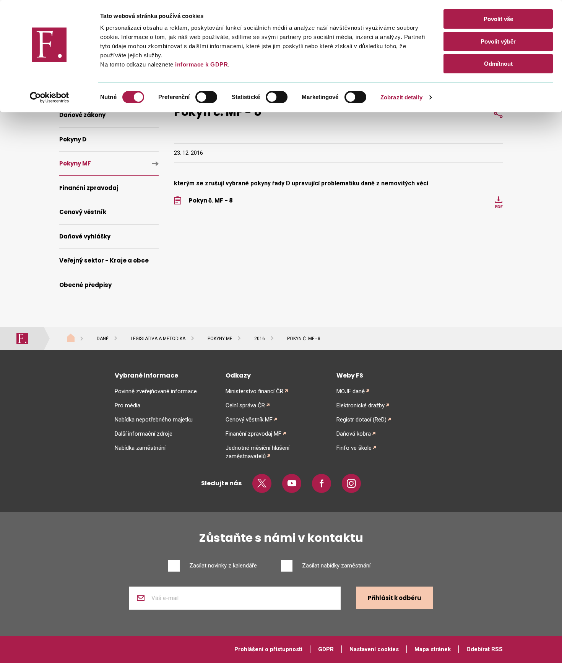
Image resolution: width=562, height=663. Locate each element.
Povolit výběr (498, 41)
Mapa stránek (432, 649)
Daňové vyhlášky (84, 236)
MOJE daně (350, 391)
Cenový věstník (82, 212)
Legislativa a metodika (158, 338)
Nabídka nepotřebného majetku (154, 419)
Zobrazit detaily (401, 97)
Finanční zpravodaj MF (253, 433)
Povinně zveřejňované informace (156, 391)
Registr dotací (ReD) (361, 419)
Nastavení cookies (374, 649)
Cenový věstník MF (249, 419)
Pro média (127, 405)
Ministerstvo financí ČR (254, 391)
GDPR (326, 649)
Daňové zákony (82, 115)
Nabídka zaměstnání (140, 447)
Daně (103, 338)
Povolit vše (498, 19)
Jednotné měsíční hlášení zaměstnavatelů (257, 452)
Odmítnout (498, 63)
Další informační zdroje (143, 433)
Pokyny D (72, 139)
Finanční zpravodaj (89, 188)
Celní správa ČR (245, 405)
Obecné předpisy (85, 285)
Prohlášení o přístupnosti (268, 649)
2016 (259, 338)
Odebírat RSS (484, 649)
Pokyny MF (75, 163)
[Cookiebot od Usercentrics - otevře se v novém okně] (49, 97)
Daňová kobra (353, 433)
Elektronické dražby (360, 405)
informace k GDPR (201, 64)
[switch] (206, 97)
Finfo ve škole (354, 447)
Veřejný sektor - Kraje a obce (104, 260)
